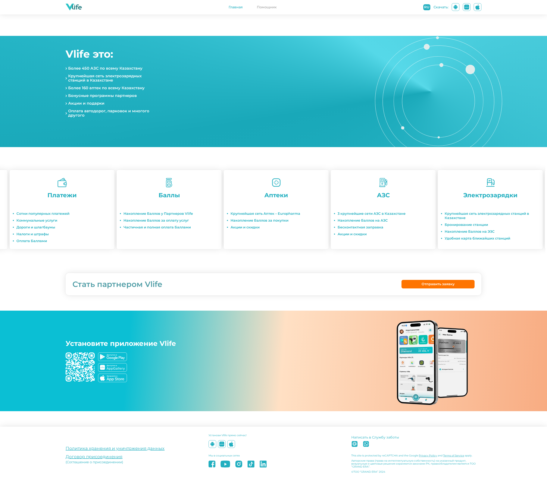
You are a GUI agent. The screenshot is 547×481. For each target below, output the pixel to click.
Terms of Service (453, 455)
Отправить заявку (438, 284)
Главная (236, 7)
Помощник (267, 7)
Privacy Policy (428, 455)
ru (426, 7)
